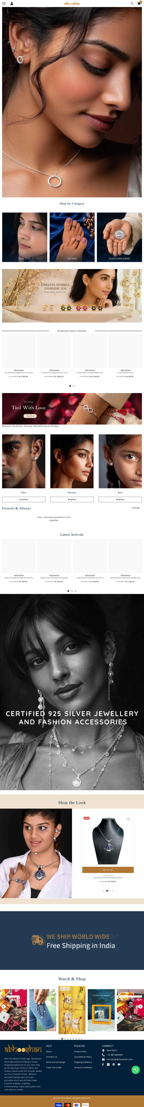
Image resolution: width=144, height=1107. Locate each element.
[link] (72, 692)
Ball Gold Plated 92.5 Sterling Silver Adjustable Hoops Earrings (125, 578)
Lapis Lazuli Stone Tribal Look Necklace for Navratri (108, 878)
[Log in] (11, 3)
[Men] (23, 461)
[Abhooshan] (24, 237)
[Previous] (3, 1006)
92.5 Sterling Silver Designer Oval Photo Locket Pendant (54, 373)
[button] (4, 408)
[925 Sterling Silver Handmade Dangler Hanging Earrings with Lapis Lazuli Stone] (55, 838)
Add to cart (108, 870)
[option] (24, 237)
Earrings (136, 507)
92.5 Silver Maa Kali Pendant (125, 373)
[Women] (72, 461)
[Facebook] (103, 1064)
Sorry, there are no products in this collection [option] (54, 519)
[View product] (36, 853)
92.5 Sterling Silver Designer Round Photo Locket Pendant (19, 373)
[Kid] (120, 461)
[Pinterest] (113, 1064)
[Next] (140, 1006)
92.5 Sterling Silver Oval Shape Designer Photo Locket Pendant (90, 373)
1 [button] (70, 386)
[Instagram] (108, 1064)
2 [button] (74, 386)
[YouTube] (119, 1064)
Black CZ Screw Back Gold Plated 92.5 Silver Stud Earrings (19, 578)
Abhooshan (19, 370)
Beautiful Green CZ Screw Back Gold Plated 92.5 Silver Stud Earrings (54, 578)
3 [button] (75, 421)
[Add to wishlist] (128, 819)
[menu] (3, 3)
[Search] (132, 3)
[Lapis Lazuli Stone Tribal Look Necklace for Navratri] (40, 869)
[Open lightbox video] (72, 1010)
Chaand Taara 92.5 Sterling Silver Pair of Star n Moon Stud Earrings (89, 578)
